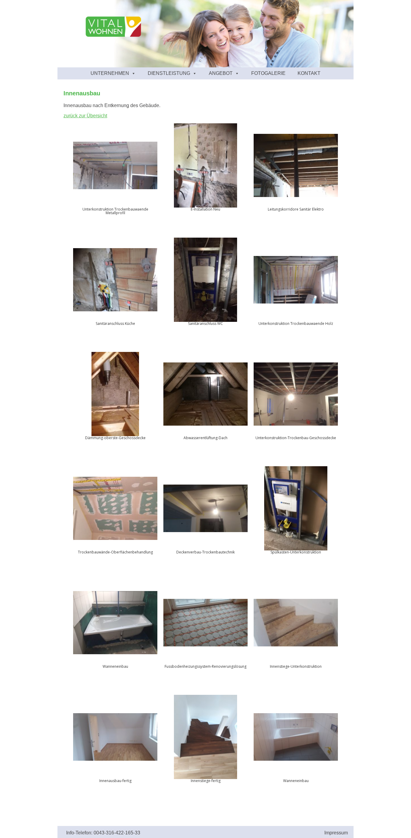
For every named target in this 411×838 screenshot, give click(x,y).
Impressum (336, 832)
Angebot (221, 73)
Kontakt (309, 73)
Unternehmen (110, 73)
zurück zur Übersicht (85, 115)
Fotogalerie (268, 73)
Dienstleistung (169, 73)
